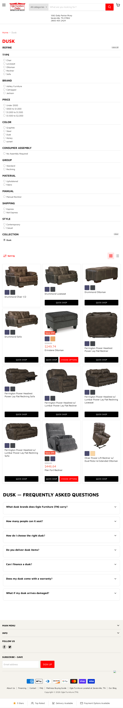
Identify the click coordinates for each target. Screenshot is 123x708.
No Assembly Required (17, 153)
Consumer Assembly (17, 147)
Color (6, 122)
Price (6, 99)
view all (115, 47)
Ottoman (10, 67)
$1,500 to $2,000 (14, 115)
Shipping (8, 203)
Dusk (8, 134)
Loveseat (10, 63)
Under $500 (12, 105)
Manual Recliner (14, 197)
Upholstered (12, 181)
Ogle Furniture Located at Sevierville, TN (87, 688)
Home (5, 32)
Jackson (10, 93)
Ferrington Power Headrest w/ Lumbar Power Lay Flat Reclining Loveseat (101, 399)
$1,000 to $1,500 (14, 112)
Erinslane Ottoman (54, 350)
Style (6, 218)
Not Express (12, 212)
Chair (8, 60)
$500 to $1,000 (13, 108)
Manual (8, 191)
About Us (11, 688)
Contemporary (13, 224)
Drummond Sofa (13, 336)
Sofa (8, 74)
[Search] (109, 7)
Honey (9, 138)
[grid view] (111, 256)
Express (10, 209)
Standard (10, 165)
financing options (29, 571)
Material (9, 175)
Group (7, 160)
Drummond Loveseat (55, 293)
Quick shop (61, 302)
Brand (7, 80)
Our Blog (112, 688)
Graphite (10, 127)
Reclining (10, 169)
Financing (22, 688)
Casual (9, 228)
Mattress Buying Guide (56, 688)
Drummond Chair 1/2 (15, 296)
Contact (33, 688)
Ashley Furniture (14, 86)
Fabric (9, 184)
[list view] (117, 256)
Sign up (47, 664)
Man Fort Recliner (54, 470)
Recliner (10, 70)
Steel (8, 131)
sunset (9, 141)
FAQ (41, 688)
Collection (10, 234)
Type (5, 54)
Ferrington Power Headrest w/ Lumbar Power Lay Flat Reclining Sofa (21, 453)
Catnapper (11, 89)
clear (116, 234)
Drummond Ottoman (95, 292)
